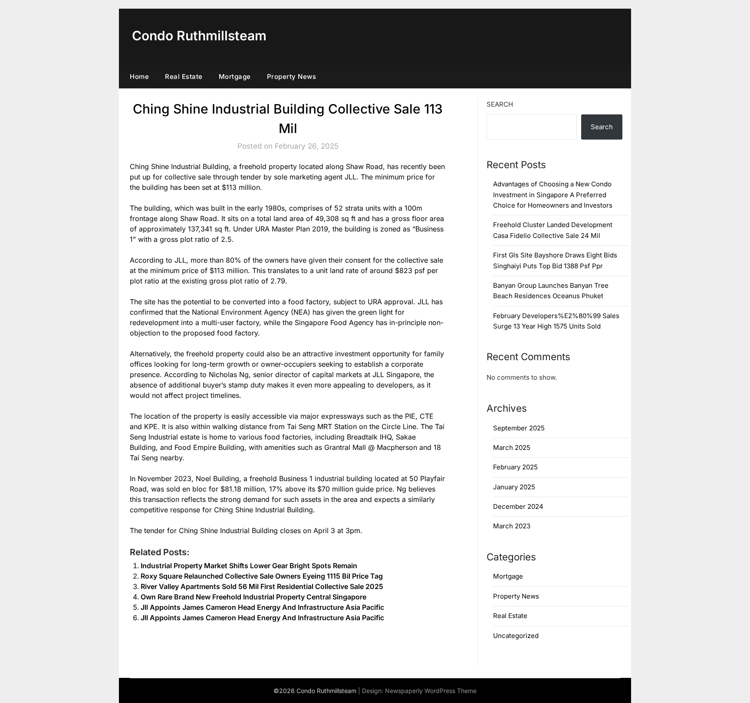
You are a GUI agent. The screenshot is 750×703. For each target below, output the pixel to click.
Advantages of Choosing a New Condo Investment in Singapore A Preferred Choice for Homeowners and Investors (552, 194)
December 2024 (518, 506)
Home (139, 76)
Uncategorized (516, 635)
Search (500, 104)
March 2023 (511, 526)
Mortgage (235, 76)
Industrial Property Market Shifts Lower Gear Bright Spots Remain (249, 565)
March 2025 (511, 447)
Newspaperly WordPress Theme (431, 690)
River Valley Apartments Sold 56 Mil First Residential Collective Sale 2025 (262, 586)
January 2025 (514, 487)
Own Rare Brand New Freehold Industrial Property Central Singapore (253, 596)
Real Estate (184, 76)
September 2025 (519, 428)
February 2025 (515, 467)
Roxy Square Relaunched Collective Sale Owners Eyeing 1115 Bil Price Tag (262, 576)
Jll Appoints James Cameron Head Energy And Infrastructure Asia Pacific (262, 607)
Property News (291, 76)
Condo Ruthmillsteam (199, 35)
